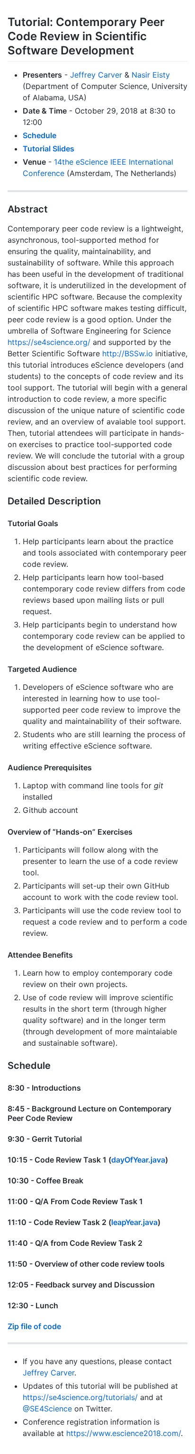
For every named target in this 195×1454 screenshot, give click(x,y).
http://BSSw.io (127, 353)
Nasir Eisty (151, 74)
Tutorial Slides (48, 148)
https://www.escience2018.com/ (123, 1433)
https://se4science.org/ (49, 342)
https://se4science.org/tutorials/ (80, 1397)
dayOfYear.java (138, 1159)
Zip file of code (34, 1326)
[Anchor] (139, 49)
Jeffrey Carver (96, 74)
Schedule (39, 135)
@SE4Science (47, 1408)
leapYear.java (134, 1222)
